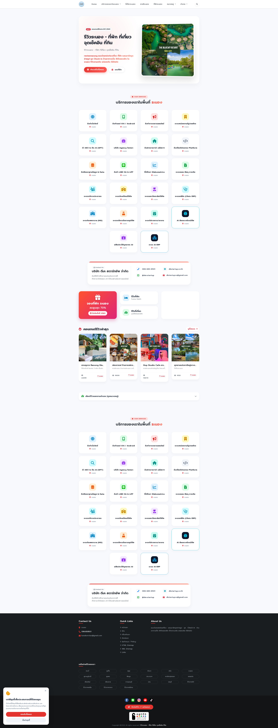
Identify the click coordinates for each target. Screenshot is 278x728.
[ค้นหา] (197, 4)
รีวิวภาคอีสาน (128, 687)
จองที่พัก (118, 69)
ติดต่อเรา (125, 638)
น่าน (149, 682)
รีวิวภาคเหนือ (87, 687)
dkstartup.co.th (176, 269)
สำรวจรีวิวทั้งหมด (97, 69)
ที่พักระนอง (158, 4)
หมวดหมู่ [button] (170, 4)
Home (94, 4)
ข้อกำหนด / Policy (129, 641)
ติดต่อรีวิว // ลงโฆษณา (140, 707)
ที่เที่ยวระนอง (130, 4)
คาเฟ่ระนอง (144, 4)
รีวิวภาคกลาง (108, 687)
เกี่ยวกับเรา (126, 634)
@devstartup (148, 275)
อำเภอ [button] (183, 4)
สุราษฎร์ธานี (87, 676)
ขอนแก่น (190, 676)
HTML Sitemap (128, 645)
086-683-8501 (148, 269)
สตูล (128, 671)
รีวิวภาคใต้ (190, 682)
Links (124, 652)
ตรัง (170, 671)
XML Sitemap (127, 649)
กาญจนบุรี (128, 682)
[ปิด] (45, 690)
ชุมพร (108, 676)
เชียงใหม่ (87, 682)
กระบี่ (87, 671)
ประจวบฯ (149, 676)
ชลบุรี (170, 682)
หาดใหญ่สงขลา (170, 676)
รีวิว (123, 631)
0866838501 (86, 631)
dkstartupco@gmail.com (177, 275)
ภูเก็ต (108, 671)
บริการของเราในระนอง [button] (110, 4)
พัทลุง (129, 676)
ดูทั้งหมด (192, 329)
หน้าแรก (125, 627)
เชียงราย (108, 682)
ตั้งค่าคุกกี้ (26, 720)
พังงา (149, 671)
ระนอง (191, 671)
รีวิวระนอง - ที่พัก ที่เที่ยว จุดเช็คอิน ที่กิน (153, 725)
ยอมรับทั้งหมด (26, 714)
